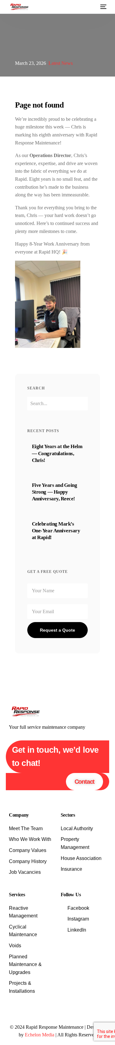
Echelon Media (39, 1034)
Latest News (60, 63)
